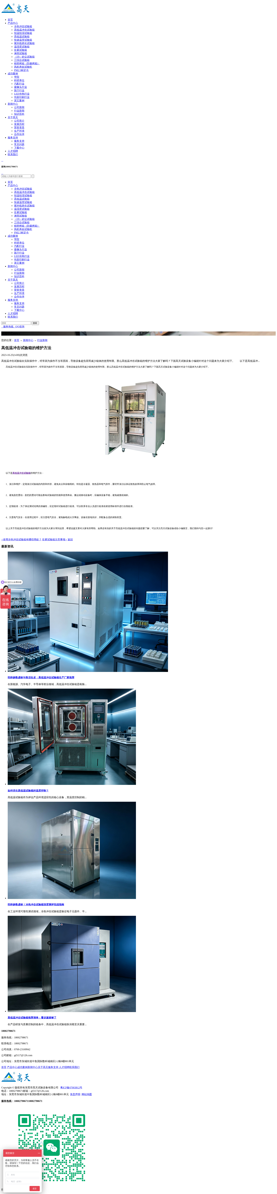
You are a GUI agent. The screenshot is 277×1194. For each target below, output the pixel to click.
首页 (10, 19)
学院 (16, 77)
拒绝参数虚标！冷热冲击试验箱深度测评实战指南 (36, 904)
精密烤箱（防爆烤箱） (27, 63)
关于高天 (13, 117)
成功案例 (13, 73)
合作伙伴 (19, 134)
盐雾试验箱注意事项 (54, 539)
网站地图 (87, 1094)
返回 (70, 539)
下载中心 (19, 147)
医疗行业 (19, 90)
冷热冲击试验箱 (23, 26)
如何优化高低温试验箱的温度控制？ (28, 790)
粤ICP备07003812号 (71, 1087)
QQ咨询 (18, 326)
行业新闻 (19, 110)
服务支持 (13, 137)
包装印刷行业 (21, 97)
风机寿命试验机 (23, 66)
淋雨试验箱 (20, 53)
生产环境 (19, 130)
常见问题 (19, 144)
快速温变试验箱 (23, 40)
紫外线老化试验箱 (24, 43)
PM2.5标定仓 (21, 70)
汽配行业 (19, 83)
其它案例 (19, 100)
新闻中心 (13, 104)
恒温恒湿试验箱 (23, 33)
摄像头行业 (20, 87)
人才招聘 (13, 151)
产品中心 (13, 23)
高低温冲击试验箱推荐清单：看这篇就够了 (32, 1017)
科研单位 (19, 80)
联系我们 (13, 154)
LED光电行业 (21, 93)
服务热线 (7, 326)
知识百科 (19, 114)
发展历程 (19, 124)
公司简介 (19, 120)
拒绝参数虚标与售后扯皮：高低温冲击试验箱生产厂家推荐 (41, 677)
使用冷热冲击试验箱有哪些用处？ (21, 539)
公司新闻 (19, 107)
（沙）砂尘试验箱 (24, 56)
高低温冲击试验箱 (24, 29)
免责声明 (75, 1094)
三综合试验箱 (21, 60)
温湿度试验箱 (21, 46)
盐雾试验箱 (20, 50)
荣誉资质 (19, 127)
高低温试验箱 (21, 36)
